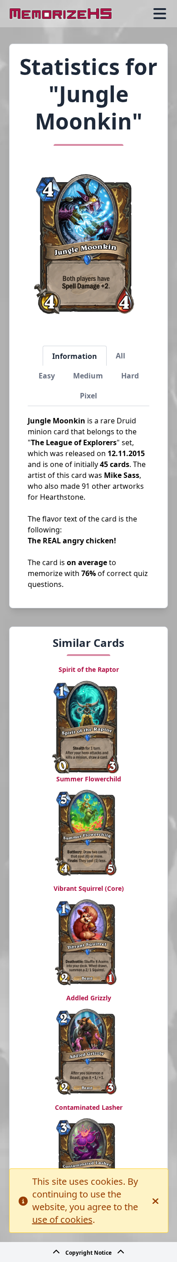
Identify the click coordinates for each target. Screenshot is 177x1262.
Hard (130, 376)
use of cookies (62, 1219)
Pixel (88, 396)
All (120, 356)
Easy (47, 376)
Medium (88, 376)
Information (74, 356)
